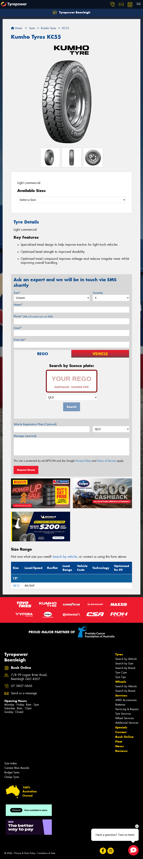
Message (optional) (25, 436)
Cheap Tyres (11, 777)
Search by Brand (125, 668)
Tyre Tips (120, 677)
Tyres (119, 654)
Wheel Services (124, 718)
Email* (18, 328)
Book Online (124, 737)
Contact (120, 732)
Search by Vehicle (126, 659)
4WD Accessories (126, 700)
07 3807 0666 (21, 686)
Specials (121, 727)
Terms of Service (106, 461)
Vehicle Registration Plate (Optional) (35, 424)
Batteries (120, 704)
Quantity (98, 293)
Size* (17, 293)
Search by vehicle (65, 557)
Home (18, 28)
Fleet (118, 741)
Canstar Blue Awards (16, 768)
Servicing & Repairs (127, 709)
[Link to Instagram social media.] (110, 850)
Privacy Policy (83, 461)
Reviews (121, 751)
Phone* (33, 316)
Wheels (120, 682)
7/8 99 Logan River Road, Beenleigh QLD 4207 (29, 677)
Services (121, 695)
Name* (18, 304)
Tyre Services (123, 714)
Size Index (10, 763)
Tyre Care (121, 672)
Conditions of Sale (46, 853)
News (119, 746)
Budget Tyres (11, 772)
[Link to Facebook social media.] (103, 850)
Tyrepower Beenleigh (74, 12)
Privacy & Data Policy (24, 853)
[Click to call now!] (112, 4)
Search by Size (124, 663)
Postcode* (20, 340)
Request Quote (26, 469)
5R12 (16, 586)
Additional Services (126, 723)
